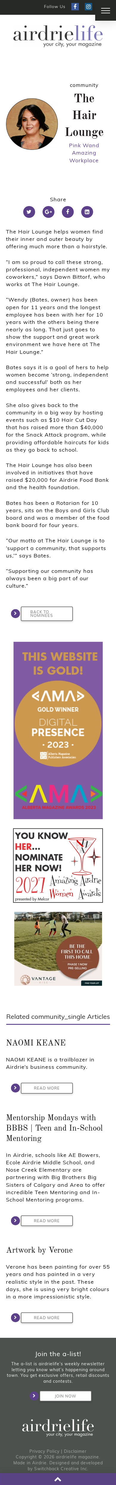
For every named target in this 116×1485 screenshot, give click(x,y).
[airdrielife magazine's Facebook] (75, 6)
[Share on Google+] (48, 212)
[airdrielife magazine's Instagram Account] (88, 6)
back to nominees (41, 613)
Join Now (65, 1396)
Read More (47, 1088)
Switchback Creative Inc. (61, 1468)
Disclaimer (75, 1451)
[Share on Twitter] (29, 212)
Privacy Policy (44, 1451)
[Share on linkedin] (87, 212)
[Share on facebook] (68, 212)
